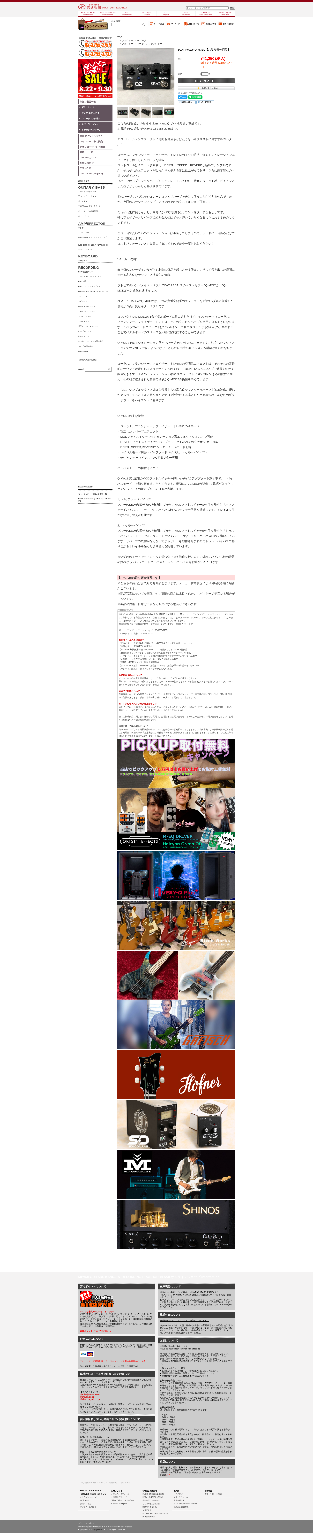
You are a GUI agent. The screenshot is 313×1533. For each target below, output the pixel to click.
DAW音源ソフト (84, 281)
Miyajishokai (97, 1530)
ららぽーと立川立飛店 (151, 1504)
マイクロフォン (84, 296)
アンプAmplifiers (166, 13)
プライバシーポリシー (87, 1523)
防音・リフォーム (181, 1497)
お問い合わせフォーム (120, 1494)
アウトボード (83, 321)
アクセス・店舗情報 (88, 1507)
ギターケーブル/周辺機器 (88, 211)
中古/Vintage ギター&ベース (89, 206)
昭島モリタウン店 (149, 1507)
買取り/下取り (85, 1504)
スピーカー (82, 301)
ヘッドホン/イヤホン (86, 306)
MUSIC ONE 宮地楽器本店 (153, 1494)
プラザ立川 (146, 1510)
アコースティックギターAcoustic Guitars (107, 13)
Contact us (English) (119, 1504)
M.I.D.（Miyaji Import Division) (185, 1504)
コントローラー (84, 316)
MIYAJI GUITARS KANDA (152, 1497)
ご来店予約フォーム (119, 1497)
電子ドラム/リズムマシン (88, 326)
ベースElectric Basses (127, 13)
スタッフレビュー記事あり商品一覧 (92, 494)
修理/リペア (85, 1500)
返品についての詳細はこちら (191, 93)
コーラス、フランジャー (149, 43)
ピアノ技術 (178, 1494)
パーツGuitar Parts (186, 13)
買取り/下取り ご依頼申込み (122, 1500)
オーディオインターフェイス (90, 276)
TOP (119, 37)
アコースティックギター (88, 196)
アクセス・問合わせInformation (224, 13)
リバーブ (141, 40)
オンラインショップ (88, 1497)
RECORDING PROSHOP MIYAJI (155, 1513)
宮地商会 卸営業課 (181, 1507)
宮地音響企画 (179, 1500)
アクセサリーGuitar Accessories (205, 13)
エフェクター (126, 40)
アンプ (81, 228)
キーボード (82, 261)
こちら (169, 1475)
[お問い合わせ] (226, 25)
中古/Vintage (83, 351)
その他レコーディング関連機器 (90, 341)
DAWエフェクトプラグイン (89, 286)
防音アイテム (83, 336)
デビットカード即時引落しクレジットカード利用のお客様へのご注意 (113, 1361)
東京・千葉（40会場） (214, 1494)
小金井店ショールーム (151, 1500)
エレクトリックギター (87, 192)
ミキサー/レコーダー (86, 311)
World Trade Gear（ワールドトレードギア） (94, 500)
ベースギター (83, 201)
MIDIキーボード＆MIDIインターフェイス (94, 291)
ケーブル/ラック (84, 331)
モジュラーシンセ (85, 249)
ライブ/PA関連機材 (85, 346)
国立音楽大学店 (148, 1517)
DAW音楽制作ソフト (86, 272)
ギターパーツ (83, 216)
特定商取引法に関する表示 (119, 1483)
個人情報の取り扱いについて (93, 1483)
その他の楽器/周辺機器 (87, 360)
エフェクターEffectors (146, 13)
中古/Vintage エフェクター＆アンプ (92, 237)
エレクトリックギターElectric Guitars (88, 13)
